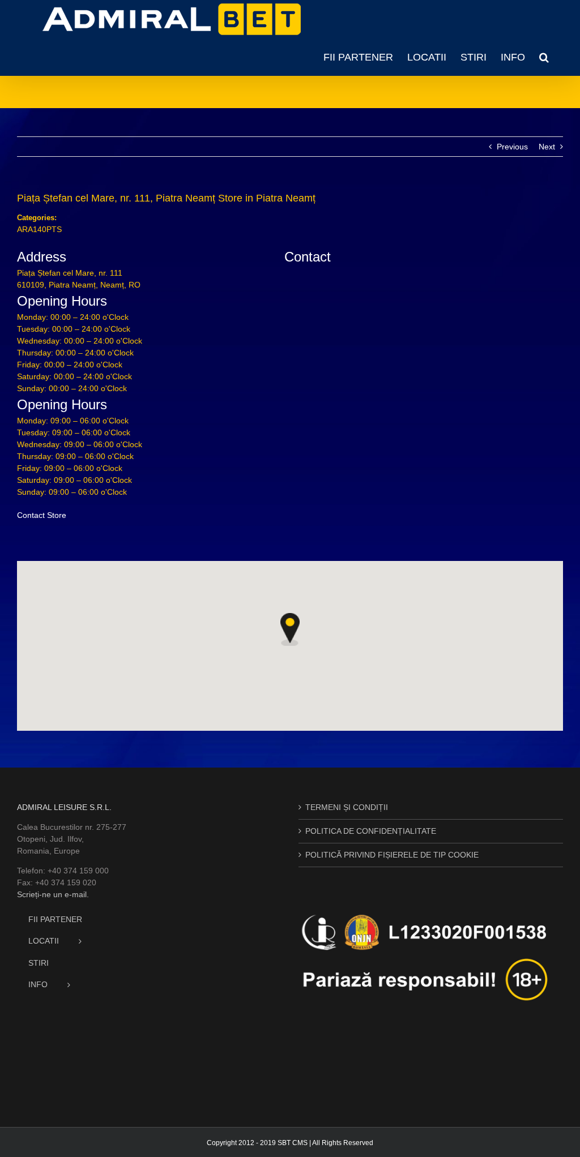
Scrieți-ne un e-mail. (53, 894)
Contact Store (41, 515)
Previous (512, 146)
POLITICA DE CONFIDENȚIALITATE (370, 830)
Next (547, 146)
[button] (544, 57)
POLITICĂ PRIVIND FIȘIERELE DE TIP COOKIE (392, 854)
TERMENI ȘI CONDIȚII (346, 807)
